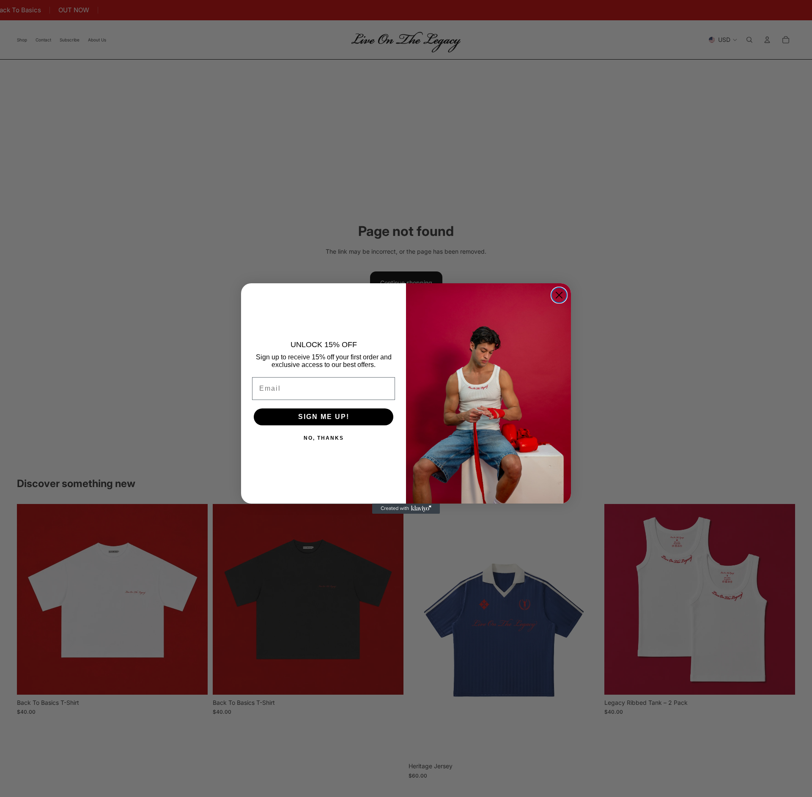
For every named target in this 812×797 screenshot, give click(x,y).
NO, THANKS (324, 438)
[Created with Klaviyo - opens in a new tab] (406, 509)
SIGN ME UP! (323, 416)
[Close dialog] (559, 295)
